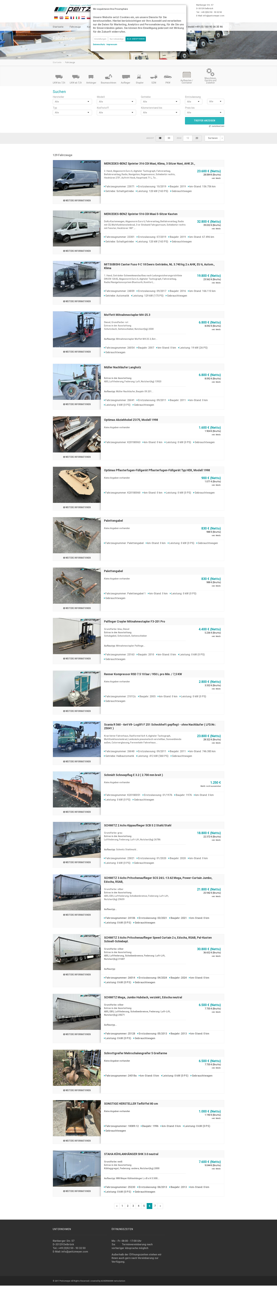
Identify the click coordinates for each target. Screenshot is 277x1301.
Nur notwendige (116, 39)
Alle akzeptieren (135, 39)
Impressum (111, 44)
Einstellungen (100, 39)
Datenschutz (99, 44)
